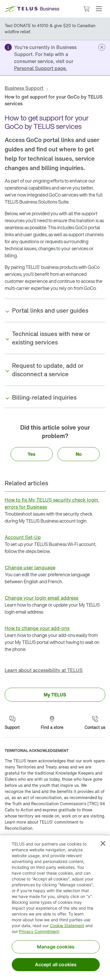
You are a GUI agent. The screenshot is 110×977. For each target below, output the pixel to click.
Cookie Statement (67, 925)
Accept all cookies (56, 964)
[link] (40, 68)
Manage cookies (56, 947)
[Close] (103, 843)
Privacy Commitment (39, 931)
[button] (98, 8)
